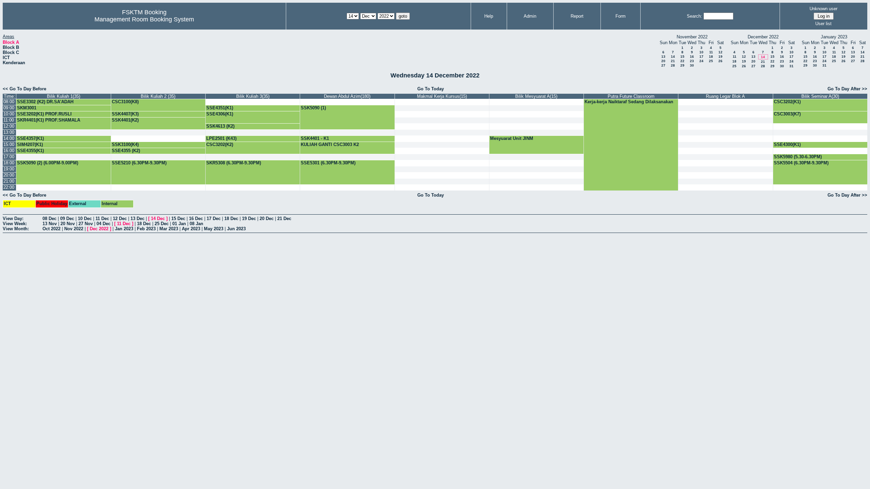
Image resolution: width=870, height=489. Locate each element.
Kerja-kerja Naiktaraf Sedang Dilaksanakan (629, 101)
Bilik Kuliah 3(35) (252, 96)
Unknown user (823, 8)
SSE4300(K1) (787, 144)
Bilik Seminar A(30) (820, 96)
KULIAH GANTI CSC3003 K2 (330, 144)
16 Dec (196, 218)
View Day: (13, 218)
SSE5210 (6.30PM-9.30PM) (139, 162)
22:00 (8, 187)
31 (791, 66)
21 (673, 61)
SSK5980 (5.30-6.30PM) (798, 156)
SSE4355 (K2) (126, 150)
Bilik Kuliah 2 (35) (158, 96)
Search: (694, 16)
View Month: (16, 228)
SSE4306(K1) (219, 113)
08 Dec (49, 218)
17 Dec (214, 218)
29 (682, 65)
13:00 (8, 132)
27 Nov (86, 223)
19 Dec (249, 218)
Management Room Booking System (144, 19)
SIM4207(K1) (30, 144)
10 (701, 52)
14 (673, 56)
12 (720, 52)
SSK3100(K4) (125, 144)
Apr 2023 (191, 228)
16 (692, 56)
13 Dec (137, 218)
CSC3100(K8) (125, 101)
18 (711, 56)
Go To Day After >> (847, 88)
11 (711, 52)
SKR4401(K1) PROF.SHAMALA (48, 120)
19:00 (8, 168)
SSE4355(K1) (30, 150)
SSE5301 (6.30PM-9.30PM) (328, 162)
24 (701, 61)
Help (488, 16)
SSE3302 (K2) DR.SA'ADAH (45, 101)
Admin (530, 16)
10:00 (8, 113)
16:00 (8, 150)
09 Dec (67, 218)
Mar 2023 (168, 228)
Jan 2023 (124, 228)
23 (692, 61)
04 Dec (103, 223)
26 (720, 61)
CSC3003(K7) (787, 113)
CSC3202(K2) (219, 144)
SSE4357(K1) (30, 138)
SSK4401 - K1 (315, 138)
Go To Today (430, 88)
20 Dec (267, 218)
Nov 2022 (73, 228)
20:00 (8, 175)
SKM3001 (26, 107)
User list (823, 23)
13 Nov (49, 223)
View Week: (15, 223)
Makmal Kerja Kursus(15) (442, 96)
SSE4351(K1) (219, 107)
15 (682, 56)
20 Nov (67, 223)
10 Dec (85, 218)
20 (663, 61)
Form (620, 16)
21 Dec (284, 218)
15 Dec (178, 218)
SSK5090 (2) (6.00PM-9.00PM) (47, 162)
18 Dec (231, 218)
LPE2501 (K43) (221, 138)
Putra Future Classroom (631, 96)
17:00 (8, 156)
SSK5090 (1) (313, 107)
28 (673, 65)
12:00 (8, 126)
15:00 (8, 144)
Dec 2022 (99, 228)
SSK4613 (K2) (220, 126)
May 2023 (213, 228)
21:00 (8, 181)
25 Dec (162, 223)
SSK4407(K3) (125, 113)
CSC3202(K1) (787, 101)
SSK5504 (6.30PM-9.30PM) (801, 162)
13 (663, 56)
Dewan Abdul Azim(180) (347, 96)
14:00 (8, 138)
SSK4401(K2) (125, 120)
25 (711, 61)
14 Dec (158, 218)
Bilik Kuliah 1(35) (63, 96)
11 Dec (102, 218)
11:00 (8, 120)
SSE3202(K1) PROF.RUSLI (44, 113)
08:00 (8, 101)
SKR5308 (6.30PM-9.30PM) (233, 162)
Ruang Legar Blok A (725, 96)
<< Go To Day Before (24, 88)
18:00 (8, 162)
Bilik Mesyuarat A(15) (536, 96)
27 (663, 65)
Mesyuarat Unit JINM (511, 138)
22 (682, 61)
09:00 (8, 107)
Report (577, 16)
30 (692, 65)
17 (701, 56)
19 (720, 56)
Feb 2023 (146, 228)
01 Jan (179, 223)
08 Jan (196, 223)
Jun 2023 (236, 228)
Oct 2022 (51, 228)
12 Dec (120, 218)
